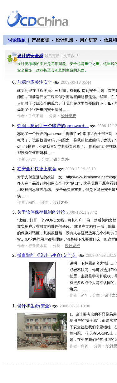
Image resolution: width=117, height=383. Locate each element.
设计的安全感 (30, 55)
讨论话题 (17, 39)
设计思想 (64, 39)
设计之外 (61, 159)
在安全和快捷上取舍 (36, 168)
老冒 (32, 159)
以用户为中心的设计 (41, 19)
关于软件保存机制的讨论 (41, 212)
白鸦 (84, 346)
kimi (31, 202)
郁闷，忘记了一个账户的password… (53, 125)
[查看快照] (56, 82)
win (84, 295)
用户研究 (88, 39)
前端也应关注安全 (34, 82)
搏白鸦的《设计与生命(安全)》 (47, 255)
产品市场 (40, 39)
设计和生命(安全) (34, 305)
